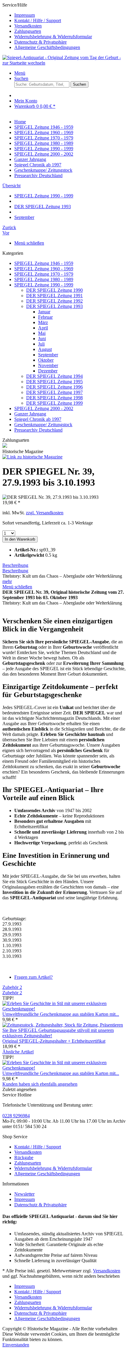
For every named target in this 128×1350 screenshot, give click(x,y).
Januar (44, 311)
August (45, 349)
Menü (19, 73)
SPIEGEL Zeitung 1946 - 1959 (43, 263)
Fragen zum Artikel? (33, 977)
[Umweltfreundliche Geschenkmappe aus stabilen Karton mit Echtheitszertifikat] (64, 1008)
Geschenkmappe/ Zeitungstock (43, 424)
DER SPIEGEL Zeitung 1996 (54, 386)
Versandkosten (28, 25)
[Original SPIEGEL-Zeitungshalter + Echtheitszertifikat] (64, 1035)
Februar (45, 317)
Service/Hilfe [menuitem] (47, 26)
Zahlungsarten (27, 31)
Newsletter (24, 1193)
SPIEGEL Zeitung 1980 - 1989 (43, 279)
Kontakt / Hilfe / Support (37, 20)
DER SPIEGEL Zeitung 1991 (54, 295)
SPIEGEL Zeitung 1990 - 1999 (43, 284)
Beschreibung (15, 565)
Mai (42, 333)
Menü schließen (29, 243)
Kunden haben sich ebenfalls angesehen (39, 1084)
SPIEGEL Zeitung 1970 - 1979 (43, 274)
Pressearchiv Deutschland (38, 429)
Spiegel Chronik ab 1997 (37, 419)
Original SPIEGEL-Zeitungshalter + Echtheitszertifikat (53, 1041)
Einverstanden (15, 1344)
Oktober (46, 360)
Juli (41, 343)
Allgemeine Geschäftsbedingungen (47, 47)
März (43, 322)
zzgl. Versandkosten (44, 512)
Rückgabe (23, 1157)
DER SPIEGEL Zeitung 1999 (54, 403)
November (48, 365)
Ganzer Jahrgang (30, 413)
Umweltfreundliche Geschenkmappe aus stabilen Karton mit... (60, 1014)
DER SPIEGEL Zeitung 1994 (54, 376)
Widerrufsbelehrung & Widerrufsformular (53, 36)
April (43, 327)
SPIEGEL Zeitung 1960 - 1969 (43, 268)
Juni (42, 338)
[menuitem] (70, 15)
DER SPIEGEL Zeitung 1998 (54, 397)
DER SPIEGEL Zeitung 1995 (54, 381)
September (48, 354)
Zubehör (12, 987)
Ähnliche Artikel (18, 1051)
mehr (7, 581)
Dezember (47, 370)
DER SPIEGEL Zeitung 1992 (54, 300)
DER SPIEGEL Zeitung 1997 (54, 392)
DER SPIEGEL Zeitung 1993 (54, 306)
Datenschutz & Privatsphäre (40, 42)
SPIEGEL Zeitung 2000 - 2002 (43, 408)
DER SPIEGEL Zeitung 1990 (54, 290)
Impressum (24, 15)
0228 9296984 (16, 1115)
